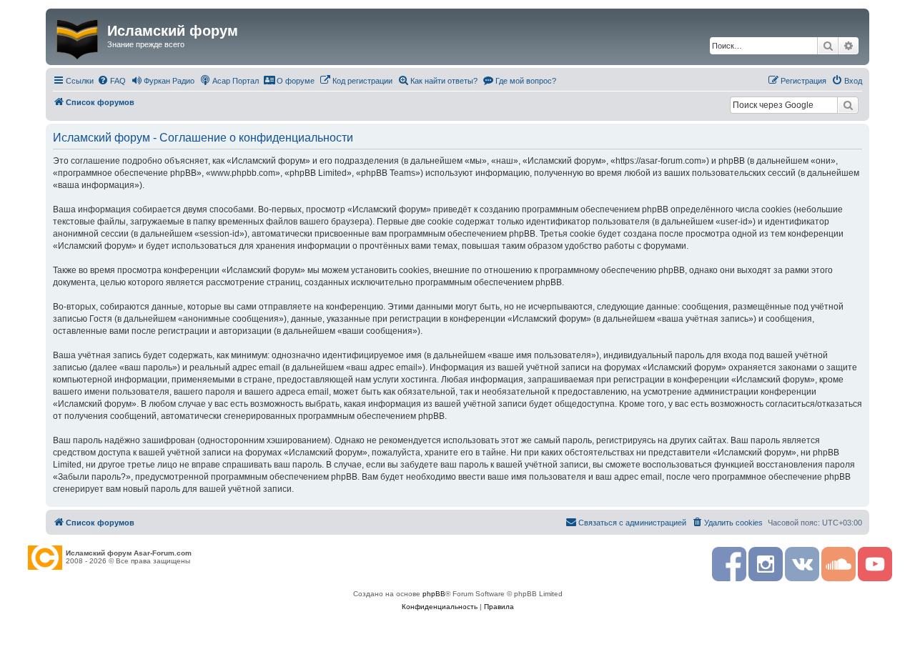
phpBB (433, 594)
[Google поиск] (848, 105)
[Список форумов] (78, 36)
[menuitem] (111, 80)
